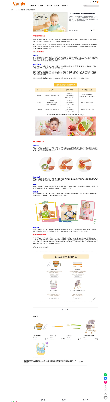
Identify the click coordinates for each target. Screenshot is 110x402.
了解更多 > (26, 362)
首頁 (12, 10)
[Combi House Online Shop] (19, 3)
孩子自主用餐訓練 (43, 247)
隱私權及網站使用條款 (37, 361)
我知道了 (81, 361)
